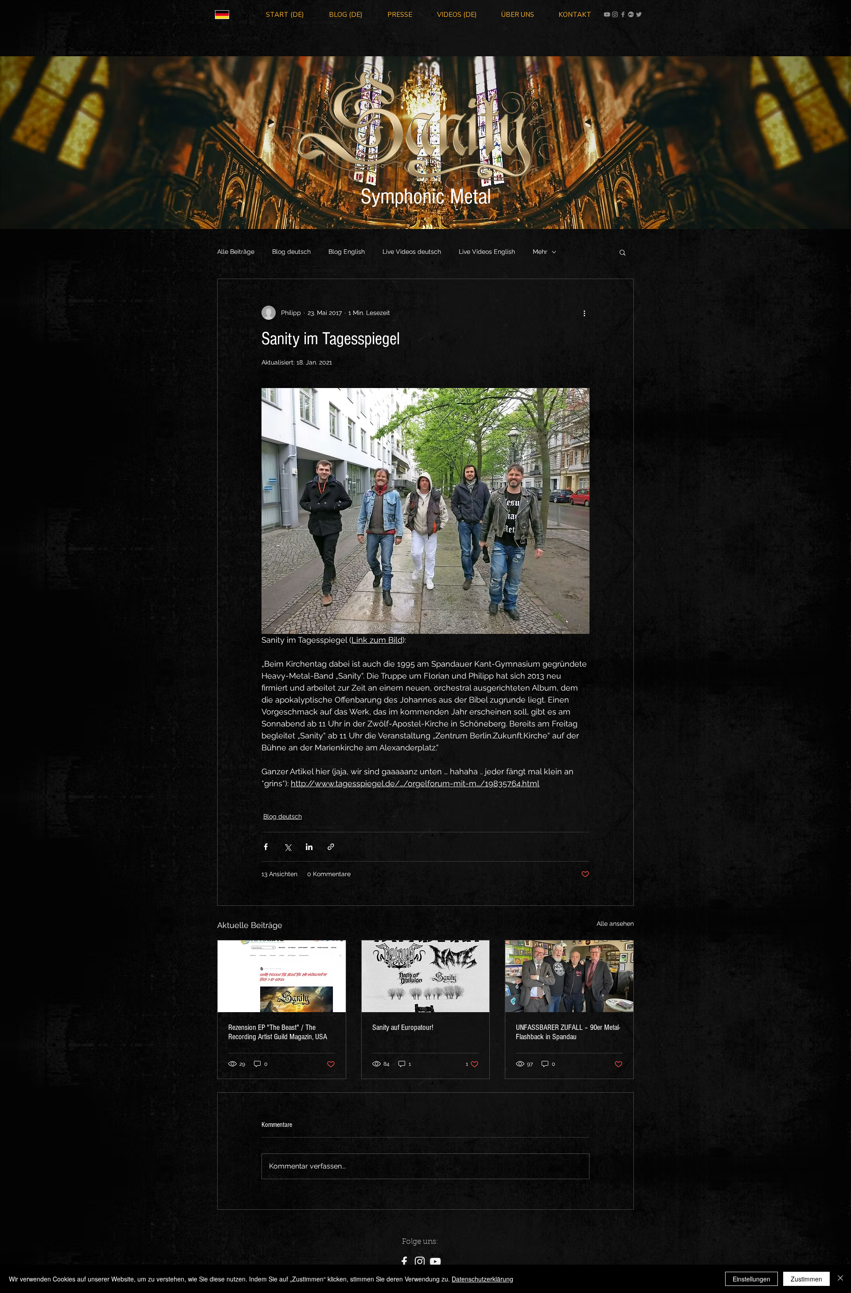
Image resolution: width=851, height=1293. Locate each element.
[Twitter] (639, 14)
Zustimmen (806, 1278)
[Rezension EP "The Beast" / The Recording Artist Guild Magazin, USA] (282, 976)
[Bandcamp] (631, 14)
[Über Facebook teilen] (266, 847)
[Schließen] (840, 1279)
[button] (622, 252)
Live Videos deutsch (412, 251)
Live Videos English (487, 251)
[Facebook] (623, 14)
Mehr (540, 251)
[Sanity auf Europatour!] (426, 976)
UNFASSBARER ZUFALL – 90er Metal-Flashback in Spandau (568, 1032)
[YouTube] (607, 14)
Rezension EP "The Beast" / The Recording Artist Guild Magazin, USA (277, 1032)
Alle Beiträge (235, 251)
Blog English (346, 251)
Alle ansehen (615, 923)
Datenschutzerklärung (482, 1278)
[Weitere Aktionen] (584, 312)
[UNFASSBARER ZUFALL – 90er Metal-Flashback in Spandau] (569, 976)
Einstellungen (751, 1278)
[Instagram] (615, 14)
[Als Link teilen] (331, 847)
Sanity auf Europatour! (402, 1027)
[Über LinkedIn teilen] (309, 847)
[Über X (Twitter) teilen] (287, 847)
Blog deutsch (291, 251)
